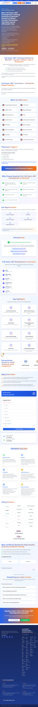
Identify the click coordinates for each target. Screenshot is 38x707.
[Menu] (36, 3)
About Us (35, 639)
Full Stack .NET (23, 656)
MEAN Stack (27, 645)
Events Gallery (35, 647)
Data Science (23, 640)
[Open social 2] (7, 637)
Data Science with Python (27, 656)
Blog (34, 644)
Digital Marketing (23, 637)
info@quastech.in (10, 687)
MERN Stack (27, 647)
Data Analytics (23, 663)
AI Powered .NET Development (23, 660)
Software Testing (23, 642)
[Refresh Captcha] (34, 425)
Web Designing (27, 653)
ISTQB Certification (23, 675)
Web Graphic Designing (31, 654)
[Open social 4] (12, 637)
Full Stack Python (23, 652)
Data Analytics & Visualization (27, 660)
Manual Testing (23, 670)
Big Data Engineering (27, 664)
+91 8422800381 (5, 687)
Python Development (31, 645)
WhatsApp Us (25, 620)
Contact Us (35, 643)
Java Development (31, 642)
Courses (7, 8)
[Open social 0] (2, 637)
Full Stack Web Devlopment (23, 645)
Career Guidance (31, 640)
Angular (27, 650)
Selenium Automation (23, 672)
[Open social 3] (10, 637)
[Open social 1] (5, 637)
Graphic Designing (31, 652)
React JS (27, 649)
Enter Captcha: (7, 423)
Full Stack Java (23, 649)
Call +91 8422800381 (14, 620)
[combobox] (19, 414)
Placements (35, 640)
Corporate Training (31, 637)
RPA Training (31, 647)
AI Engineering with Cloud (23, 666)
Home (3, 8)
